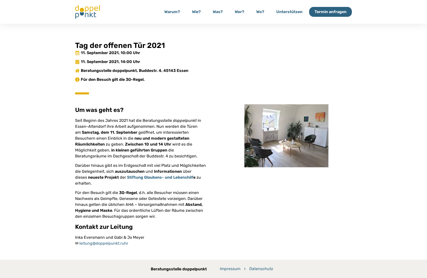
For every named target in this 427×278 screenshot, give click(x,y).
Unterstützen (289, 11)
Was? (218, 11)
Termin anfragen (330, 11)
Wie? (196, 11)
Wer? (239, 11)
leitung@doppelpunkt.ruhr (103, 243)
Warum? (172, 11)
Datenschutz (261, 268)
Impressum (230, 268)
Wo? (260, 11)
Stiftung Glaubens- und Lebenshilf (160, 177)
